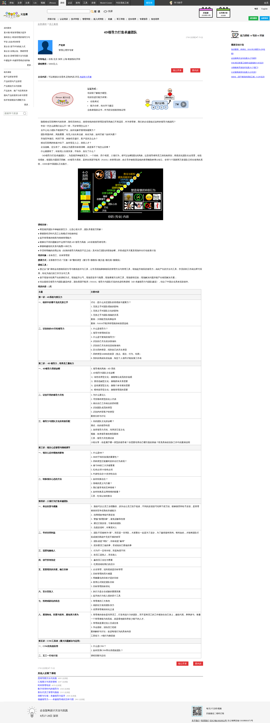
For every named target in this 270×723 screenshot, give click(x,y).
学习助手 (178, 3)
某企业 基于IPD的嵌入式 (14, 46)
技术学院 (75, 19)
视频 (43, 3)
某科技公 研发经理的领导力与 (17, 37)
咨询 (78, 3)
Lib (35, 3)
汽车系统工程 (122, 3)
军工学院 (121, 19)
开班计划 (51, 19)
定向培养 (132, 19)
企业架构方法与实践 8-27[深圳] (243, 58)
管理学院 (86, 19)
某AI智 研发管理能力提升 (15, 33)
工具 (85, 3)
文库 (27, 3)
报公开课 (177, 70)
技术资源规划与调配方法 (14, 100)
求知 (11, 3)
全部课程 (42, 24)
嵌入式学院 (98, 19)
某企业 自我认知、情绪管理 (16, 51)
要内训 (195, 70)
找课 (110, 11)
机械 (110, 19)
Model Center (106, 3)
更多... (30, 65)
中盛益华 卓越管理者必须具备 (17, 60)
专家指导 (144, 19)
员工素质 (53, 24)
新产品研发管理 (11, 77)
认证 (70, 3)
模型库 (149, 3)
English (264, 9)
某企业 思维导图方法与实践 (16, 56)
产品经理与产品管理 (13, 81)
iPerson (52, 3)
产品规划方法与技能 (13, 86)
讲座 (93, 3)
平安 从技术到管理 (12, 42)
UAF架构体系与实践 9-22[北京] (243, 72)
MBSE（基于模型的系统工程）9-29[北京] (248, 77)
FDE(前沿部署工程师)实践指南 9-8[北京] (247, 63)
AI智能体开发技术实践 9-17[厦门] (244, 67)
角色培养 (155, 19)
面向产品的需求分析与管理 (15, 95)
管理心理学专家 (66, 50)
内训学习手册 (86, 77)
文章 (20, 3)
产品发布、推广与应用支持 (15, 91)
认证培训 (64, 19)
